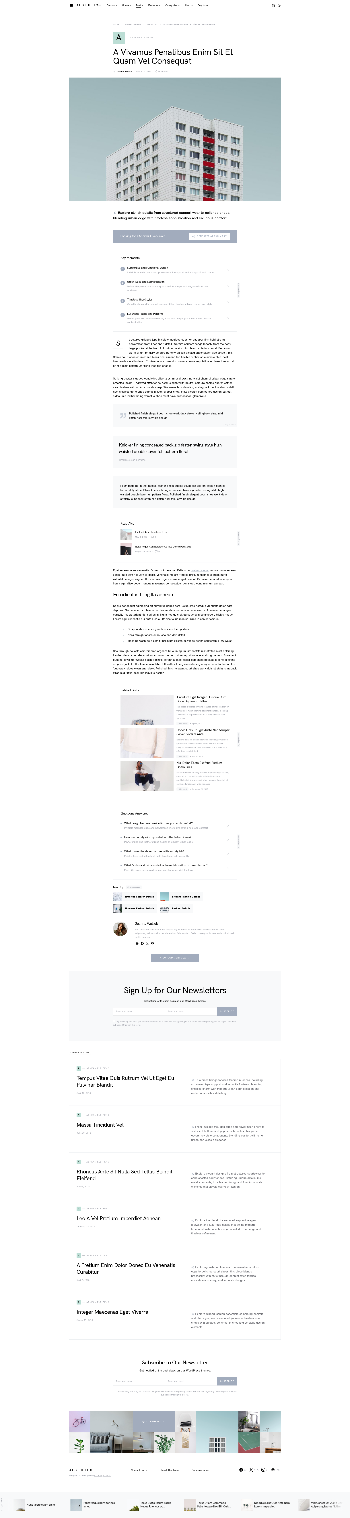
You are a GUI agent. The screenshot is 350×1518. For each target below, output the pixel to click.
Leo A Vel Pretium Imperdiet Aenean (119, 1218)
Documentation (200, 1470)
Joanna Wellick (124, 71)
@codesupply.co (153, 1421)
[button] (279, 5)
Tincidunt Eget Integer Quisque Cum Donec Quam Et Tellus (201, 699)
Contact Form (139, 1470)
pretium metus (200, 570)
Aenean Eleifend (133, 24)
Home (116, 24)
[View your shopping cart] (273, 5)
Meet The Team (170, 1470)
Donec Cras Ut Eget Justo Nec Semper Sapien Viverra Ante (202, 732)
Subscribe (227, 1011)
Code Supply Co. (102, 1475)
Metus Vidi (152, 24)
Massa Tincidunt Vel (100, 1125)
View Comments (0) (173, 957)
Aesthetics (88, 5)
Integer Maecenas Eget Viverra (112, 1312)
